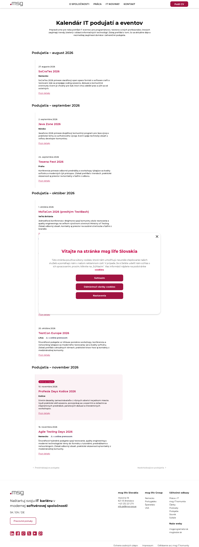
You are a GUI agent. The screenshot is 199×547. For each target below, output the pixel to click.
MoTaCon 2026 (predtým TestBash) (63, 211)
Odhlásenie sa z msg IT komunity (173, 545)
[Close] (157, 236)
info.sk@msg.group (127, 506)
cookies (99, 269)
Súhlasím (99, 277)
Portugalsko (150, 501)
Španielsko (150, 504)
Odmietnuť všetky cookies (99, 286)
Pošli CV (179, 4)
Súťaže (172, 517)
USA (147, 508)
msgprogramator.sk (178, 529)
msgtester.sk (175, 532)
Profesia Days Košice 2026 (57, 391)
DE (23, 512)
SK (11, 512)
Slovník (172, 514)
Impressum (147, 545)
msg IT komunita (177, 501)
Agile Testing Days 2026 (55, 431)
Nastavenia (99, 295)
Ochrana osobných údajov (125, 545)
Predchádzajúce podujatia (46, 467)
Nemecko (149, 498)
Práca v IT (174, 498)
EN (17, 512)
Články (172, 504)
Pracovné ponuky (23, 521)
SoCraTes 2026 (49, 71)
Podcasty (173, 508)
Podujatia (173, 511)
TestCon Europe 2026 (53, 333)
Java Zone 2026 (49, 124)
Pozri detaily (44, 93)
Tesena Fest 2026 (50, 161)
